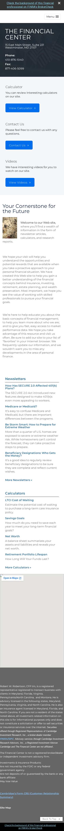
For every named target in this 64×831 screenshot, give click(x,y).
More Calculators (18, 567)
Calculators (15, 493)
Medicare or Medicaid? (21, 406)
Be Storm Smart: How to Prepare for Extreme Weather (30, 426)
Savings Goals (14, 518)
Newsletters (15, 379)
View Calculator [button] (20, 108)
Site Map (5, 807)
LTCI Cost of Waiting (19, 500)
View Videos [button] (18, 182)
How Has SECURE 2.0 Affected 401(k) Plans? (31, 387)
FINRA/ (4, 738)
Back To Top (49, 819)
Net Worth (12, 536)
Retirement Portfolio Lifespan (26, 554)
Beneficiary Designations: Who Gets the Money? (30, 454)
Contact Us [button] (17, 145)
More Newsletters (18, 480)
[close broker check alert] (59, 3)
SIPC (11, 738)
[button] (53, 17)
